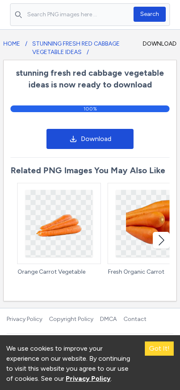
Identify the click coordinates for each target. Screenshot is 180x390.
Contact (135, 319)
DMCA (108, 319)
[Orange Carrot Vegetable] (59, 223)
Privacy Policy (24, 319)
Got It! (159, 348)
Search (149, 14)
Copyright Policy (71, 319)
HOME (11, 43)
